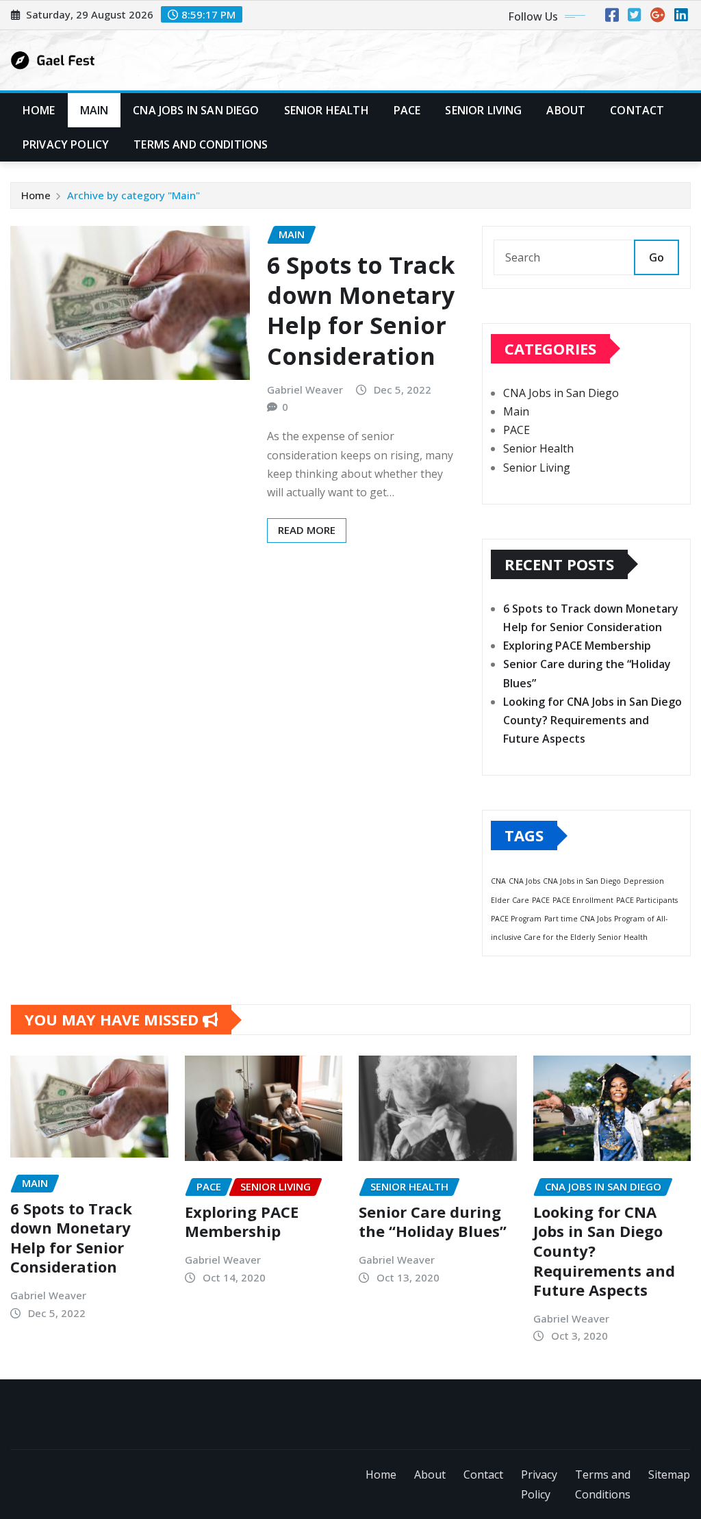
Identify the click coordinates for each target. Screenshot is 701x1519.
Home (39, 110)
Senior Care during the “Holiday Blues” (433, 1221)
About (565, 110)
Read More (306, 530)
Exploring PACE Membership (577, 645)
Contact (637, 110)
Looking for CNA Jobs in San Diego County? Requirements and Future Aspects (592, 720)
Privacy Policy (66, 144)
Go (656, 257)
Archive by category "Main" (133, 195)
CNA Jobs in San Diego (196, 110)
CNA (498, 881)
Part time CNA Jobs (577, 918)
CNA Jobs (524, 881)
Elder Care (510, 900)
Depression (644, 881)
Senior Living (483, 110)
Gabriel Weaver (305, 389)
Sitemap (669, 1474)
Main (94, 110)
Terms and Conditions (200, 144)
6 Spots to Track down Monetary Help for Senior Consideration (361, 310)
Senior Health (326, 110)
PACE (407, 110)
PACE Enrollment (582, 900)
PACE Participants (647, 900)
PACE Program (516, 918)
